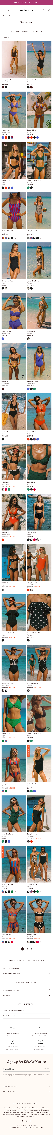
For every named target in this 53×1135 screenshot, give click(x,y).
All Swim (15, 31)
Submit (47, 1069)
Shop (4, 16)
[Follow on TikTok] (31, 1121)
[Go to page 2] (31, 949)
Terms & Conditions (34, 1128)
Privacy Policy (16, 1128)
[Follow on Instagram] (26, 1121)
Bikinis (25, 31)
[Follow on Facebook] (22, 1121)
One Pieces (37, 31)
